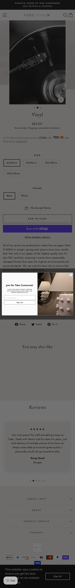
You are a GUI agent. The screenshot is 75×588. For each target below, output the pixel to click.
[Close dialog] (70, 274)
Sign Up (19, 302)
